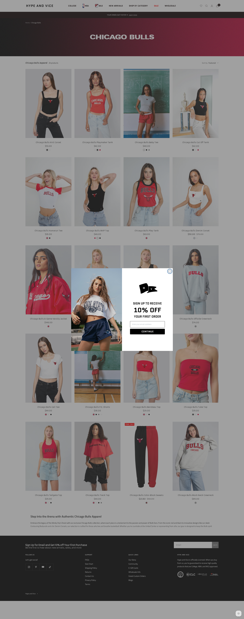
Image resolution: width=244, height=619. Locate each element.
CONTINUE (147, 331)
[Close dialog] (169, 271)
